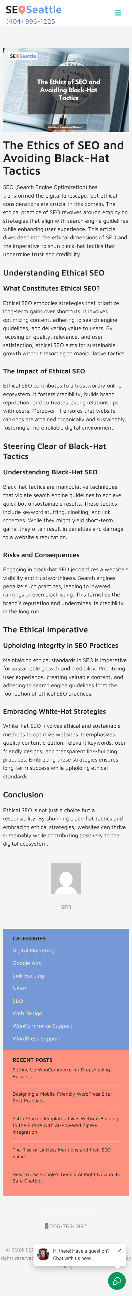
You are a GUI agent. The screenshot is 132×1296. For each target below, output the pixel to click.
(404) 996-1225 (30, 21)
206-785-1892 (67, 1226)
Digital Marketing (33, 950)
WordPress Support (36, 1038)
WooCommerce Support (42, 1025)
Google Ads (27, 962)
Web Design (27, 1013)
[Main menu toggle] (118, 13)
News (20, 988)
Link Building (28, 975)
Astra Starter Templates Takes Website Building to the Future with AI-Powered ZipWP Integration (65, 1125)
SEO (18, 1000)
